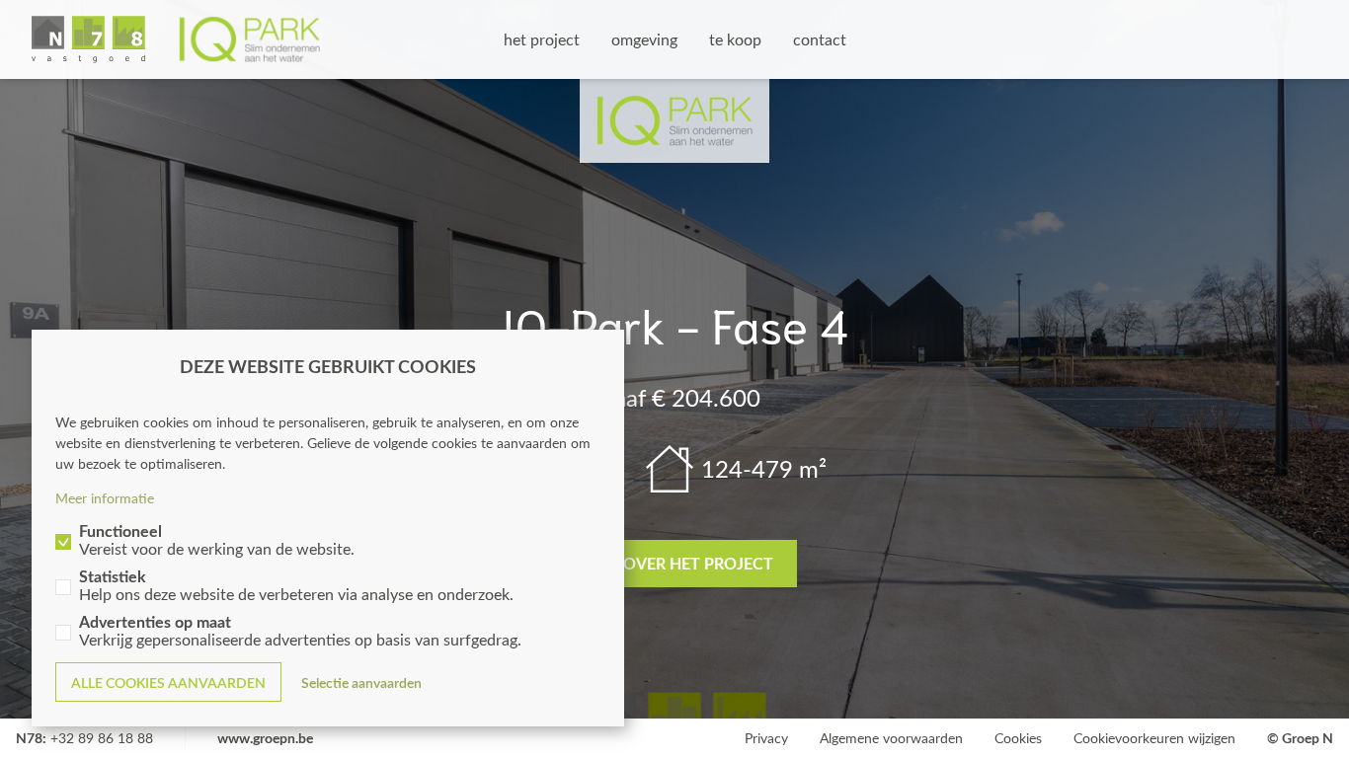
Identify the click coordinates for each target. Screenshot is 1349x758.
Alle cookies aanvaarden (168, 682)
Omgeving (644, 39)
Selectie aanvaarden (361, 682)
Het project (542, 39)
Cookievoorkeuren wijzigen (1154, 737)
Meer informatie (104, 498)
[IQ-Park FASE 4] (176, 39)
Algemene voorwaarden (891, 737)
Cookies (1018, 737)
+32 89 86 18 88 (101, 737)
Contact (819, 39)
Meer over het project (675, 563)
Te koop (735, 39)
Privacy (766, 737)
